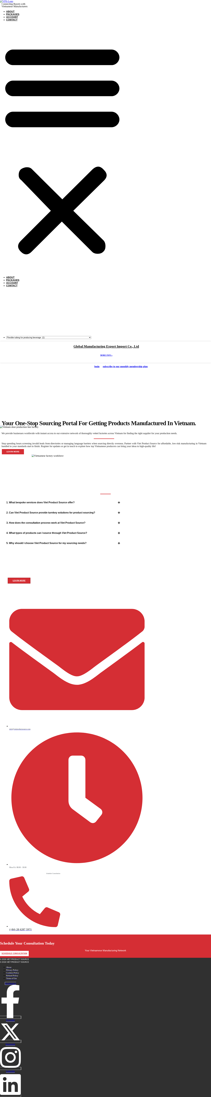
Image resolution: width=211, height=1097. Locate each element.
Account (12, 17)
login (96, 366)
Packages (12, 14)
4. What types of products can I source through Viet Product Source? (46, 533)
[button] (62, 149)
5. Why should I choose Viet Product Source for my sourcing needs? (46, 543)
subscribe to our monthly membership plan (125, 366)
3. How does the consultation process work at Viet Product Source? (45, 522)
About (10, 11)
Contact (11, 19)
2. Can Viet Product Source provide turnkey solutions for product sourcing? (50, 512)
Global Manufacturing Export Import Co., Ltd (106, 346)
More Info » (106, 355)
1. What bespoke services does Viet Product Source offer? (40, 502)
